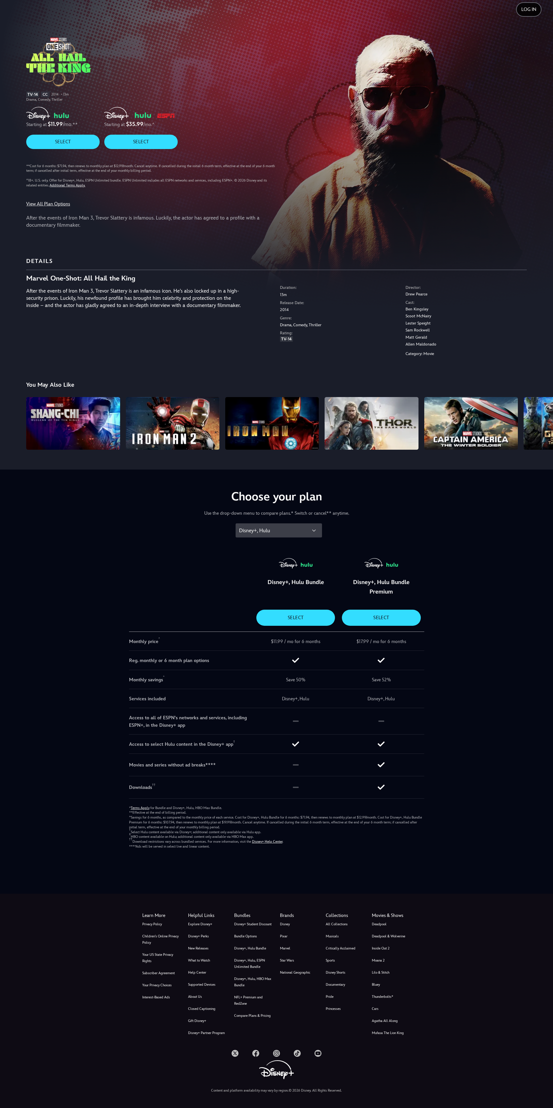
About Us (195, 997)
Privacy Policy (152, 924)
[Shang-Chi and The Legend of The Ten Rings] (73, 423)
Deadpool (379, 924)
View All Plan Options (48, 204)
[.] (235, 1053)
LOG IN (528, 9)
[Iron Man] (272, 423)
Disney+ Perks (198, 936)
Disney (285, 924)
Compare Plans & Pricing (252, 1016)
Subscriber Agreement (158, 973)
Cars (375, 1009)
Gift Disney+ (197, 1021)
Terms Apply (140, 808)
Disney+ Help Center (267, 842)
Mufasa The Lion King (388, 1033)
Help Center (197, 972)
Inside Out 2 (380, 948)
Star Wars (287, 960)
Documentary (335, 985)
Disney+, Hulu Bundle (250, 948)
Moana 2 (378, 960)
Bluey (376, 985)
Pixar (283, 936)
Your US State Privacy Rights (157, 958)
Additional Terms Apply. (67, 185)
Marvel (285, 948)
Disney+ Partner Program (206, 1033)
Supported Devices (201, 985)
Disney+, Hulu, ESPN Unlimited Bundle (249, 963)
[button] (207, 915)
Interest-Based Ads (156, 997)
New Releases (198, 948)
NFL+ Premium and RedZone (248, 1000)
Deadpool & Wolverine (388, 936)
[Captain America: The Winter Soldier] (471, 423)
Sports (330, 960)
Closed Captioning (201, 1009)
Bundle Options (245, 936)
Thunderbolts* (382, 997)
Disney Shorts (335, 972)
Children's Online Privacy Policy (160, 939)
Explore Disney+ (200, 924)
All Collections (337, 924)
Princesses (333, 1009)
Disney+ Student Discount (253, 924)
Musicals (332, 936)
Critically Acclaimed (340, 948)
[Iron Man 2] (172, 423)
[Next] (542, 422)
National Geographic (295, 972)
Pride (330, 997)
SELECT (63, 141)
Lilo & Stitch (380, 972)
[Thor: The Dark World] (371, 423)
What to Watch (199, 960)
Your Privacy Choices (157, 985)
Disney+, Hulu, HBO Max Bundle (252, 982)
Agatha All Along (385, 1021)
